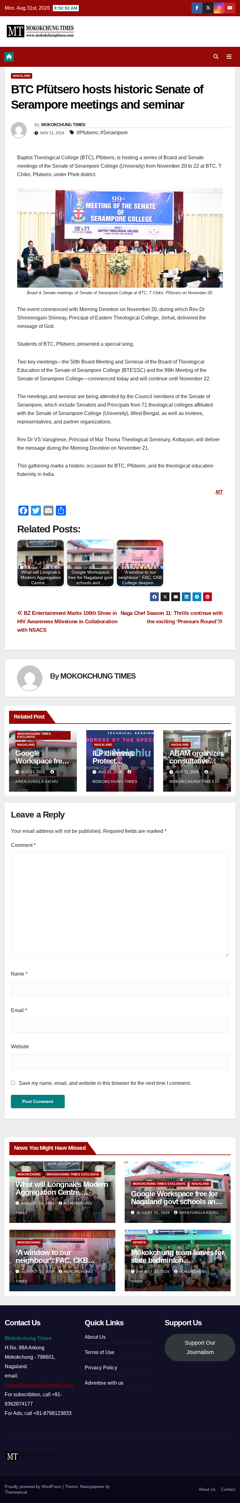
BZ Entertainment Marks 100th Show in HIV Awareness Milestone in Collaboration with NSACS (67, 621)
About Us (95, 1337)
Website (20, 1046)
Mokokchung (29, 1174)
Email (19, 1010)
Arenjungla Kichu (198, 1212)
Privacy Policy (101, 1367)
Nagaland (21, 75)
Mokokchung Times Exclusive (34, 735)
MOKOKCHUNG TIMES (63, 124)
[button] (215, 56)
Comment (23, 845)
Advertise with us (104, 1383)
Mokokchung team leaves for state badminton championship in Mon (177, 1260)
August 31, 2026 (38, 1203)
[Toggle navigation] (229, 57)
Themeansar (16, 1492)
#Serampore (114, 132)
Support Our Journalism (200, 1347)
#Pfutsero (87, 132)
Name (19, 973)
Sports (139, 1242)
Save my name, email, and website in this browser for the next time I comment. (105, 1083)
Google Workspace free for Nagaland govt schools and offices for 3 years (175, 1201)
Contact (228, 1489)
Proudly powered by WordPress (34, 1486)
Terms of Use (99, 1352)
